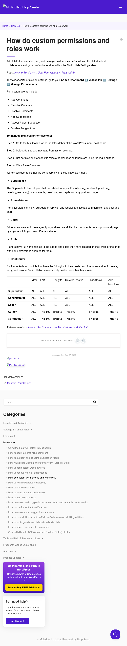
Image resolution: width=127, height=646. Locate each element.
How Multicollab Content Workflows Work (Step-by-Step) (39, 462)
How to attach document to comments (28, 527)
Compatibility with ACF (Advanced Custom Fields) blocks (39, 532)
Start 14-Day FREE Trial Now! (24, 587)
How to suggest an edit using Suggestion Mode (33, 457)
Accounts (8, 551)
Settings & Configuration (16, 429)
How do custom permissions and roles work (32, 477)
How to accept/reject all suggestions (27, 472)
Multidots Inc (47, 639)
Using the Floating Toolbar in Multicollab (29, 447)
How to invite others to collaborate (26, 492)
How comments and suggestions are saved (31, 512)
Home (5, 25)
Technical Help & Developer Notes (22, 538)
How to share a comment (22, 487)
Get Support (17, 621)
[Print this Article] (121, 39)
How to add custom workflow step (26, 467)
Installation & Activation (16, 423)
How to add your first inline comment (28, 452)
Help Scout (83, 639)
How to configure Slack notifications (27, 507)
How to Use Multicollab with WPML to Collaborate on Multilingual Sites (46, 517)
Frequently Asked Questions (19, 544)
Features (8, 436)
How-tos (15, 25)
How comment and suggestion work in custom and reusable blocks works (48, 502)
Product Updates (12, 557)
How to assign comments (22, 497)
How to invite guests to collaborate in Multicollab (34, 522)
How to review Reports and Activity (27, 482)
